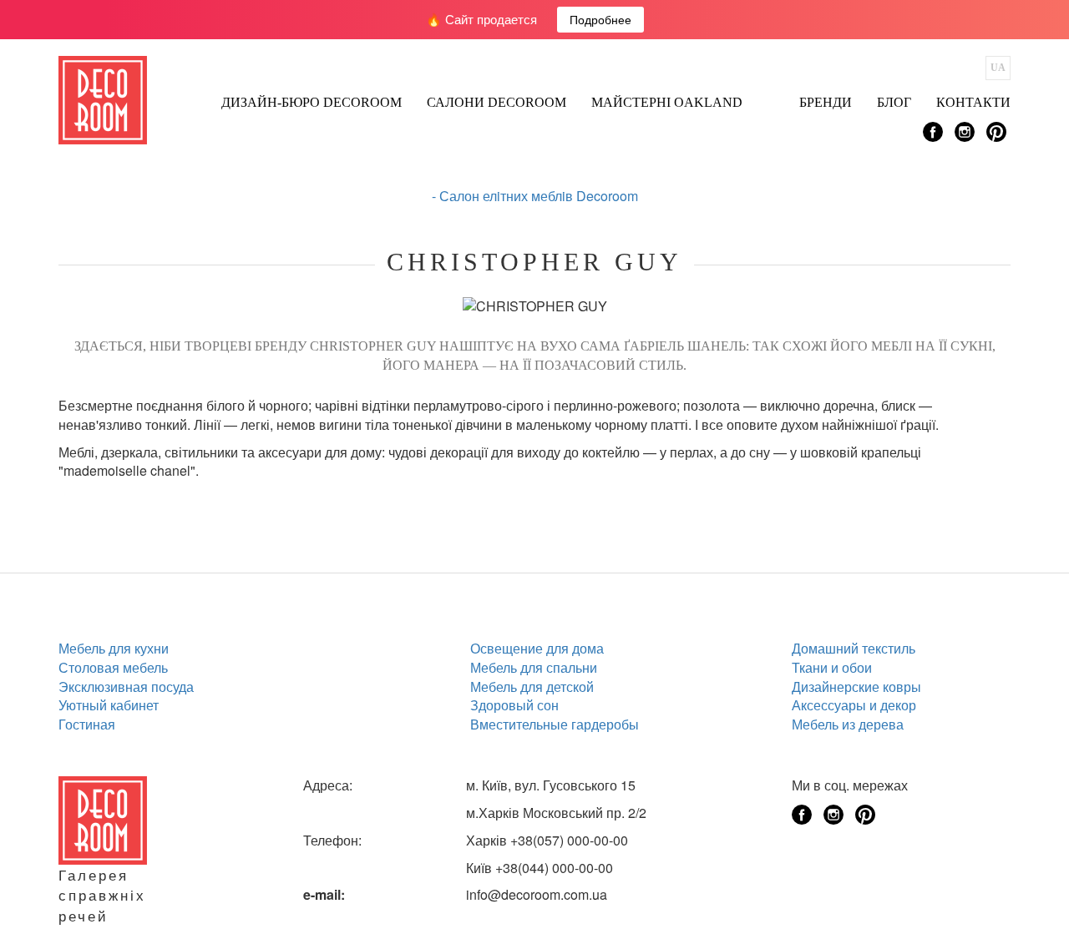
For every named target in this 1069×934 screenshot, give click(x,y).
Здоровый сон (514, 704)
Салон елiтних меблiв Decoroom (538, 195)
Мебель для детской (532, 686)
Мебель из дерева (848, 724)
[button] (771, 97)
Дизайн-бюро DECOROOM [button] (311, 102)
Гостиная (86, 724)
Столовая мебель (113, 667)
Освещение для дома (537, 648)
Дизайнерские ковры (856, 686)
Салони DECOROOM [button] (496, 102)
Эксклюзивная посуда (126, 686)
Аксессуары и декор (854, 704)
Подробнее (600, 19)
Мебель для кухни (113, 648)
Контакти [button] (973, 102)
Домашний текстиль (853, 648)
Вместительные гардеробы (554, 724)
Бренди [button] (825, 102)
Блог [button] (894, 102)
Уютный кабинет (108, 704)
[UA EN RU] (998, 68)
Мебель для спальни (533, 667)
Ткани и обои (832, 667)
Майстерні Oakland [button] (666, 102)
